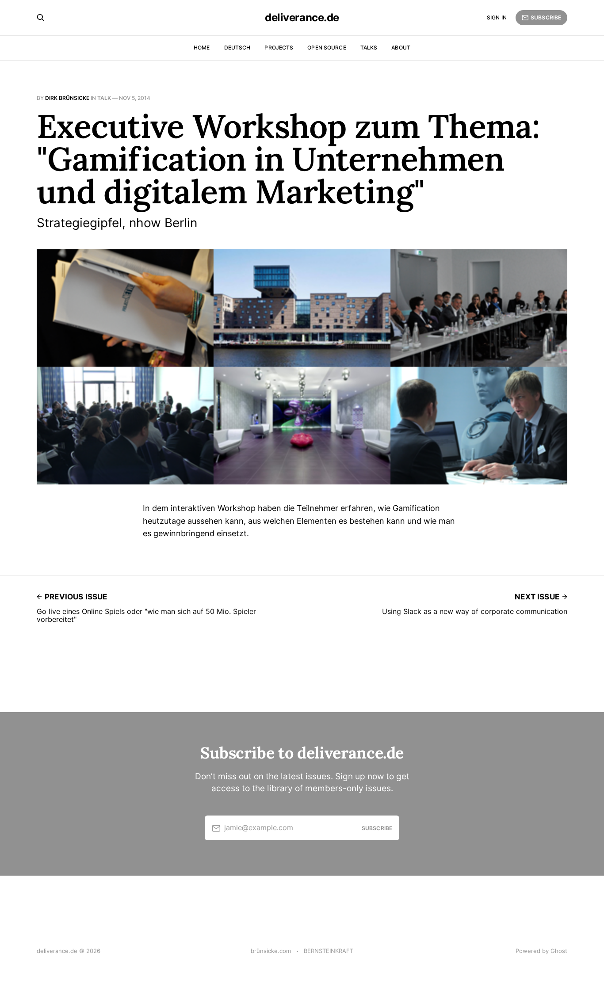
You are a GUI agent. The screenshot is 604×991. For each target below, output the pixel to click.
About (400, 47)
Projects (278, 47)
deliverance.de (302, 17)
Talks (369, 47)
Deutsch (237, 47)
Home (202, 47)
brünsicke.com (271, 950)
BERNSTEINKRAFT (328, 950)
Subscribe (546, 17)
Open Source (326, 47)
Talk (104, 98)
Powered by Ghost (541, 950)
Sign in (497, 17)
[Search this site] (40, 17)
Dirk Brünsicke (67, 98)
